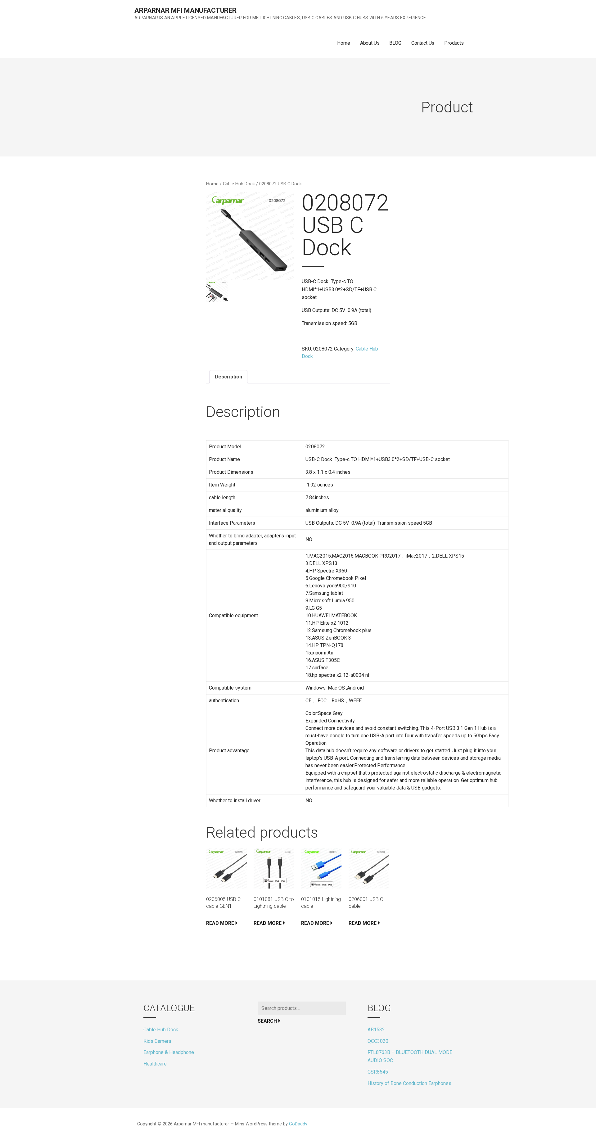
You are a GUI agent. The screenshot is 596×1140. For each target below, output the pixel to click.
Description (228, 377)
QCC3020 (378, 1041)
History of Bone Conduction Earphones (409, 1083)
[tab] (228, 377)
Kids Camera (157, 1041)
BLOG (395, 43)
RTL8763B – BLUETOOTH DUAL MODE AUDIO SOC (410, 1056)
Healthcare (155, 1064)
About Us (370, 43)
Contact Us (422, 43)
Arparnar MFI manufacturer (185, 10)
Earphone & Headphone (168, 1052)
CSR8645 (378, 1072)
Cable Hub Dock (239, 184)
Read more (220, 923)
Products (454, 43)
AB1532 (376, 1030)
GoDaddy (298, 1124)
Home (343, 43)
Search (267, 1021)
